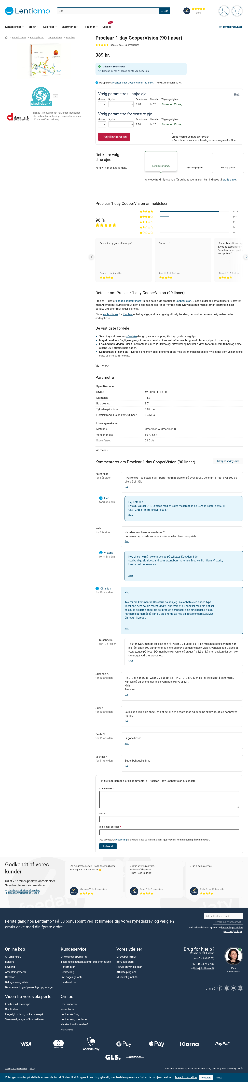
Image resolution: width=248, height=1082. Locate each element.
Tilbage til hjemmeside (16, 1068)
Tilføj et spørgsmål (228, 461)
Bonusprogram (125, 962)
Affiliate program (126, 972)
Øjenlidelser (11, 1009)
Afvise (219, 1077)
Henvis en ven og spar (129, 967)
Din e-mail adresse (110, 826)
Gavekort (10, 977)
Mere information (186, 1077)
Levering (10, 967)
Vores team (67, 1009)
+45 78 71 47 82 (205, 964)
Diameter (154, 99)
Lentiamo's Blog (70, 1014)
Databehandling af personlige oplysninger (29, 987)
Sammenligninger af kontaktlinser (24, 1019)
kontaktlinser (110, 314)
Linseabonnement (126, 956)
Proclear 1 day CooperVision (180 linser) (133, 82)
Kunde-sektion (69, 982)
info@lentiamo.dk (197, 614)
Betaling (10, 962)
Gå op (32, 1068)
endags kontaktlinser (128, 301)
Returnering (67, 972)
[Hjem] (6, 37)
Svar (127, 486)
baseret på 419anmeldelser (125, 44)
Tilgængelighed (169, 99)
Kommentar (106, 788)
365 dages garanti (71, 977)
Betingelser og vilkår (16, 982)
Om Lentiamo (68, 1004)
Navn (102, 813)
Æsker (101, 99)
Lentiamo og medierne (74, 1019)
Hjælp (237, 94)
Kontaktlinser (19, 37)
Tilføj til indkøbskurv (114, 137)
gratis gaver (229, 179)
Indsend (108, 846)
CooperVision (55, 37)
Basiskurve (141, 99)
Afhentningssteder (15, 972)
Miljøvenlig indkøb (126, 977)
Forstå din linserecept (17, 1004)
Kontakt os (67, 1029)
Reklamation (68, 967)
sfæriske (131, 336)
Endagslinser (37, 37)
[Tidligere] (91, 256)
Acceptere (206, 1077)
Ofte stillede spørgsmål (74, 956)
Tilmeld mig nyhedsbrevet (228, 921)
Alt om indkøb (13, 956)
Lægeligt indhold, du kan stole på (24, 1014)
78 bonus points (125, 71)
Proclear (70, 37)
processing (121, 839)
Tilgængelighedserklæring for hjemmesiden (86, 962)
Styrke (111, 99)
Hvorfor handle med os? (74, 1024)
